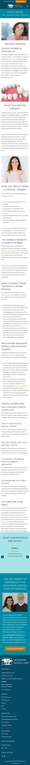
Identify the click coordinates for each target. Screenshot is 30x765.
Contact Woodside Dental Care (12, 635)
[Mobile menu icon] (27, 6)
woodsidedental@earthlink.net (14, 678)
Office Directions (6, 689)
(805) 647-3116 (8, 675)
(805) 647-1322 (10, 1)
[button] (2, 557)
